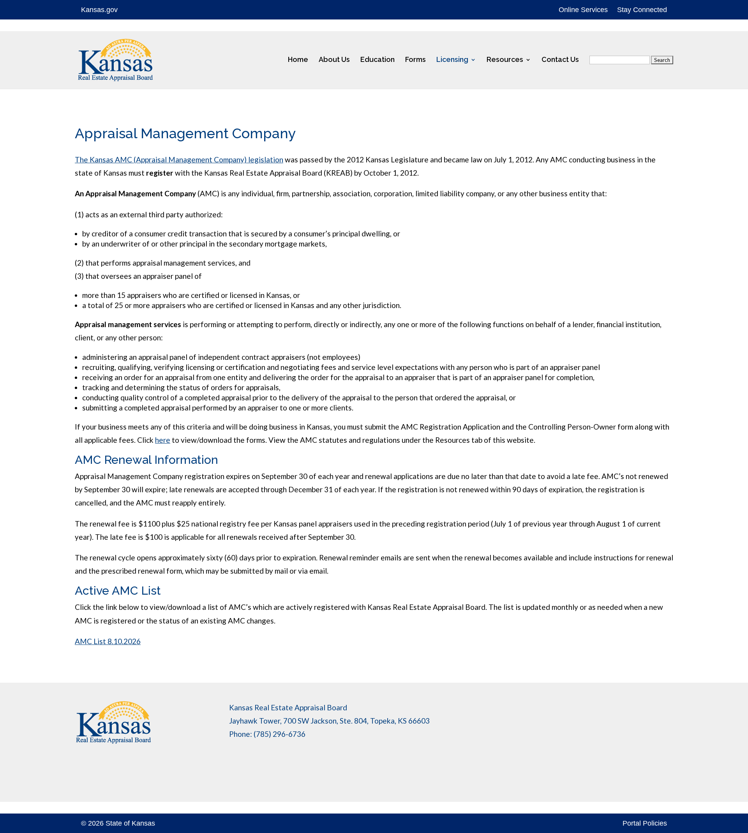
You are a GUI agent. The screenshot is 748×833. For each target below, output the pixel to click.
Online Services (583, 10)
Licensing (452, 60)
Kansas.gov (99, 10)
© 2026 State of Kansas (118, 823)
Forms (415, 60)
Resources (505, 60)
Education (377, 60)
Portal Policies (645, 823)
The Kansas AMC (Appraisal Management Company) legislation (179, 159)
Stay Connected (642, 10)
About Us (334, 60)
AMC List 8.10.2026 (108, 641)
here (162, 439)
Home (298, 60)
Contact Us (560, 60)
